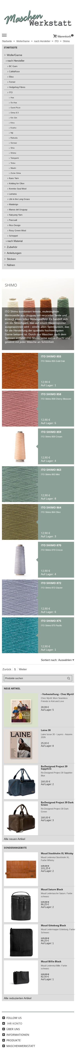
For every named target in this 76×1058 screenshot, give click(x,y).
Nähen (11, 265)
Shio (13, 148)
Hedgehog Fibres (17, 87)
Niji (12, 133)
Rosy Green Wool (17, 230)
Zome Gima (16, 173)
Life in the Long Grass (19, 199)
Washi (13, 168)
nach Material (15, 241)
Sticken (11, 259)
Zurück (7, 669)
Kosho (13, 128)
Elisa (11, 77)
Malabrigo (13, 204)
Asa (12, 97)
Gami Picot (15, 108)
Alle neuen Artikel (14, 838)
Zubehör (12, 247)
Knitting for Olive (16, 183)
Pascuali (13, 220)
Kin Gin (14, 118)
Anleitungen (14, 253)
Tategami (15, 158)
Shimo (13, 153)
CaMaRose (14, 71)
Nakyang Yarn (15, 215)
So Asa (14, 102)
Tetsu (13, 163)
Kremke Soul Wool (17, 189)
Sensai (14, 143)
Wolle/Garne (14, 55)
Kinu (13, 123)
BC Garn (13, 66)
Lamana (13, 194)
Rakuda (14, 138)
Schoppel (13, 236)
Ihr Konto (14, 1023)
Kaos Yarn (14, 178)
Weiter (23, 669)
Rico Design (14, 225)
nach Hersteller (15, 60)
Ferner (12, 82)
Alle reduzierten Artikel (17, 998)
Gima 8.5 (15, 113)
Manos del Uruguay (18, 209)
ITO (11, 92)
